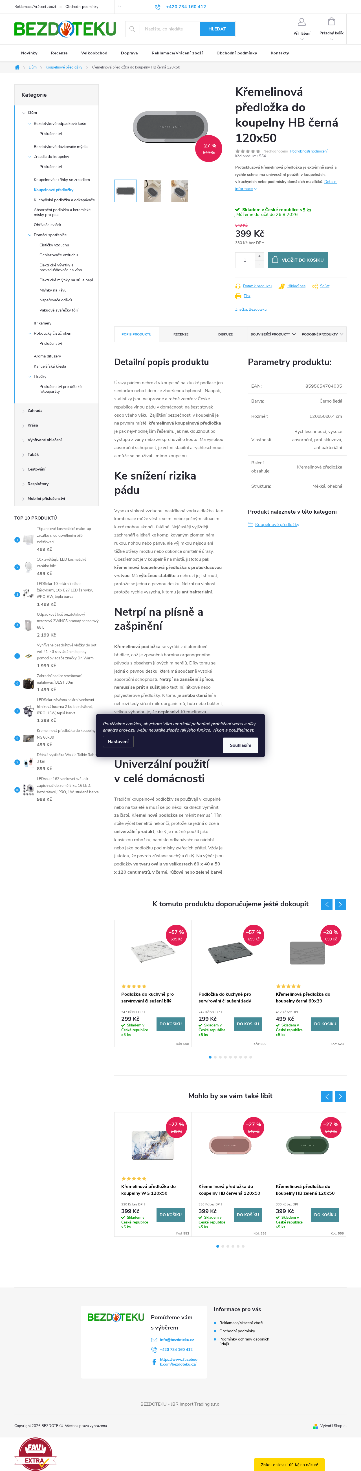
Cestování (36, 469)
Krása (33, 425)
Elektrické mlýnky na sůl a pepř (66, 280)
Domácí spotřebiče (50, 235)
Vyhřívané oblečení (45, 440)
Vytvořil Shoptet (333, 1425)
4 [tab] (225, 1057)
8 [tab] (245, 1057)
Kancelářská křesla (50, 366)
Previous (327, 904)
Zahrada (35, 410)
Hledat (217, 29)
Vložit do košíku (303, 260)
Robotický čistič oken (52, 333)
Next (340, 904)
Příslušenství (50, 133)
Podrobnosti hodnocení (308, 151)
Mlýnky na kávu (53, 290)
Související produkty (270, 334)
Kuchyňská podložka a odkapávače (64, 200)
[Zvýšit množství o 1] (259, 256)
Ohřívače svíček (47, 225)
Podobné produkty (320, 334)
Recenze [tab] (180, 334)
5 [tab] (230, 1057)
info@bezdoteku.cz (177, 1339)
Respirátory (38, 484)
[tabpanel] (153, 983)
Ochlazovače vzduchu (58, 255)
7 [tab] (240, 1057)
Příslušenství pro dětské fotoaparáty (60, 389)
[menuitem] (29, 53)
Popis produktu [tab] (136, 334)
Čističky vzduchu (54, 245)
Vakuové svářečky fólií (58, 310)
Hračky (40, 376)
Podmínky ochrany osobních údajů (244, 1342)
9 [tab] (250, 1057)
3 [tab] (220, 1057)
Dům (32, 112)
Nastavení (118, 742)
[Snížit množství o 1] (259, 264)
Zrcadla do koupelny (51, 156)
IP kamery (42, 323)
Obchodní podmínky (81, 6)
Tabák (33, 454)
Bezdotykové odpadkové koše (60, 123)
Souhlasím (240, 745)
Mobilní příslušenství (46, 498)
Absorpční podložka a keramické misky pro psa (62, 212)
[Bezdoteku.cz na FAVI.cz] (35, 1454)
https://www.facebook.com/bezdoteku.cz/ (178, 1362)
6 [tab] (235, 1057)
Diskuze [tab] (225, 334)
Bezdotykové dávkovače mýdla (60, 146)
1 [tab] (210, 1057)
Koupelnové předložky (53, 190)
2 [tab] (215, 1057)
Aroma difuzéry (47, 356)
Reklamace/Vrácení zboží (35, 6)
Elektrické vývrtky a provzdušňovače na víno (60, 267)
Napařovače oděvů (55, 300)
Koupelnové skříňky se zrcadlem (62, 179)
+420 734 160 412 (176, 1349)
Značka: (251, 309)
